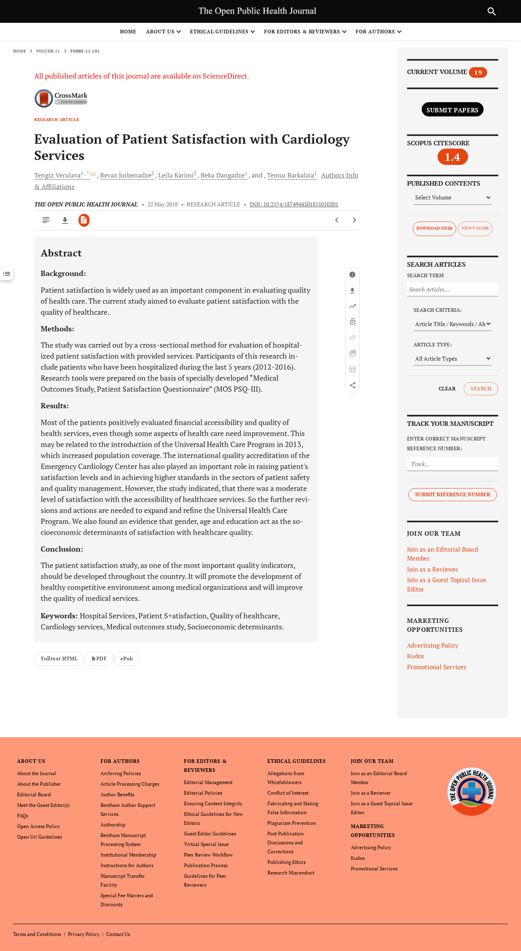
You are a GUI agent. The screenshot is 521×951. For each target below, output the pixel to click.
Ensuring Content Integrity (213, 803)
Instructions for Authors (127, 865)
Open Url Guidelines (39, 837)
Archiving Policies (121, 773)
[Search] (491, 11)
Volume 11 (48, 51)
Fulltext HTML (59, 658)
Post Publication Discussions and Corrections (285, 842)
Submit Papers (453, 110)
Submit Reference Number (452, 494)
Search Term (425, 275)
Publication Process (206, 865)
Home (128, 31)
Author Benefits (117, 794)
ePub (126, 658)
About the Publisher (39, 784)
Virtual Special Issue (206, 844)
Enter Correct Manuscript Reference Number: (446, 443)
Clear (447, 389)
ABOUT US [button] (160, 31)
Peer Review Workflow (208, 855)
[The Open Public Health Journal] (472, 792)
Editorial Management (208, 782)
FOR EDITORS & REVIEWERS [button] (302, 31)
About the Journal (36, 773)
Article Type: (433, 345)
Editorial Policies (203, 793)
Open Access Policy (38, 826)
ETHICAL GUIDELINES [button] (219, 31)
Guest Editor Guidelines (210, 833)
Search (481, 389)
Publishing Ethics (286, 862)
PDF (101, 658)
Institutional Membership (128, 855)
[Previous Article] (337, 220)
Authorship (113, 825)
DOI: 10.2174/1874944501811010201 (294, 204)
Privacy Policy (83, 934)
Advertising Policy (432, 645)
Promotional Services (436, 667)
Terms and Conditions (37, 934)
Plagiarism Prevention (291, 823)
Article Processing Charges (130, 784)
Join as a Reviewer (432, 569)
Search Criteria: (438, 310)
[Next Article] (354, 220)
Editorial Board (34, 794)
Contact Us (118, 934)
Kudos (415, 656)
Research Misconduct (290, 873)
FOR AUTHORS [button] (375, 31)
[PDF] (84, 220)
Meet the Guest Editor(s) (43, 805)
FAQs (22, 816)
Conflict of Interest (288, 793)
